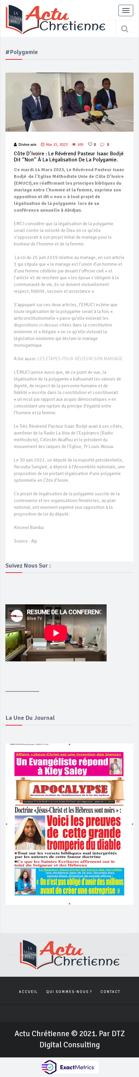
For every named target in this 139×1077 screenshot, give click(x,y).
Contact (110, 992)
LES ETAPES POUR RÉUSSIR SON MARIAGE (79, 359)
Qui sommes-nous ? (69, 992)
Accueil (28, 992)
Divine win (27, 144)
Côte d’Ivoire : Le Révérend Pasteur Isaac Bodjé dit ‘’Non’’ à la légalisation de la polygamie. (68, 156)
